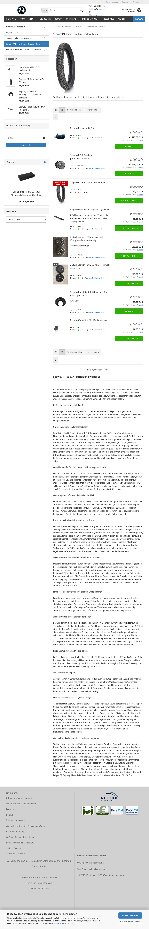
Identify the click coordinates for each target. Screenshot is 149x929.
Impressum (11, 809)
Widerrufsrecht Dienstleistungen (21, 803)
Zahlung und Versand (15, 820)
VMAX (23, 19)
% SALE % (139, 19)
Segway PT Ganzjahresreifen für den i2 (89, 182)
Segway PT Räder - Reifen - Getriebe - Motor (23, 44)
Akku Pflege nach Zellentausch (91, 869)
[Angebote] (45, 162)
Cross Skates (108, 19)
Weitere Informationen (130, 921)
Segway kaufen (12, 32)
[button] (112, 2)
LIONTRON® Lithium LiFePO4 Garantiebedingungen (100, 875)
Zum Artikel (129, 146)
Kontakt (10, 814)
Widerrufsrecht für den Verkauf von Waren (25, 826)
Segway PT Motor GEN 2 (82, 127)
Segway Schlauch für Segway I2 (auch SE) (90, 209)
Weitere (121, 19)
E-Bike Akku (11, 19)
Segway (58, 19)
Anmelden (26, 145)
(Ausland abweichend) (97, 138)
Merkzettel (138, 2)
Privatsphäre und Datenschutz (20, 842)
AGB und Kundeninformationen (20, 837)
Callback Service (13, 848)
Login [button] (126, 2)
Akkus (31, 19)
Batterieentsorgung (15, 831)
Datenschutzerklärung (64, 923)
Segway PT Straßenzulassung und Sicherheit (23, 50)
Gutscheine (71, 19)
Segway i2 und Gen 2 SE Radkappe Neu (89, 319)
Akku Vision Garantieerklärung (90, 862)
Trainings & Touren (89, 19)
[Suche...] (81, 10)
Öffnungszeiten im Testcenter (20, 798)
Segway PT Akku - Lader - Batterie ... (20, 38)
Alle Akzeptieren (130, 915)
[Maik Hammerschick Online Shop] (21, 10)
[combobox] (74, 110)
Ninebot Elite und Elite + (15, 27)
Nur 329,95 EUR (26, 201)
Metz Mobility (45, 19)
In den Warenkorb (129, 201)
